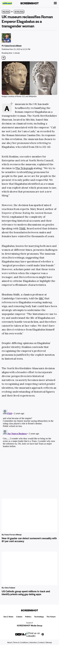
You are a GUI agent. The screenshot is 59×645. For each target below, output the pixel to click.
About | (10, 643)
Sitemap (48, 643)
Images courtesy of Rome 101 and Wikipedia (19, 96)
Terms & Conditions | (21, 643)
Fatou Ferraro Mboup (12, 46)
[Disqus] (29, 444)
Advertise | (34, 643)
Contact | (41, 643)
